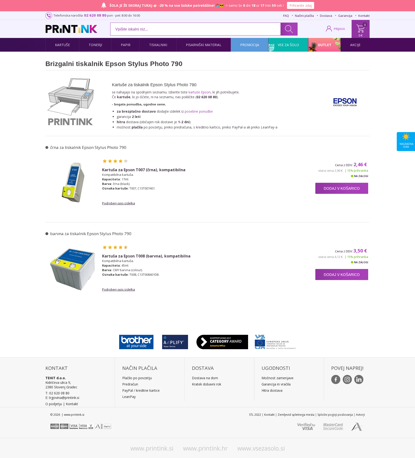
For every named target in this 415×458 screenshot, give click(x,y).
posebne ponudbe (199, 111)
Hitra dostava (272, 390)
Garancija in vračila (276, 384)
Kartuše (62, 45)
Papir (125, 45)
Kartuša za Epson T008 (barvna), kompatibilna (146, 256)
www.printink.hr (205, 448)
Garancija (345, 15)
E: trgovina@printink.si (62, 397)
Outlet (324, 45)
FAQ (286, 15)
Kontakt (364, 15)
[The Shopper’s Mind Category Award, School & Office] (222, 340)
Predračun (130, 384)
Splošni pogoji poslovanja (335, 415)
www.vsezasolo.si (261, 448)
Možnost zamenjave (277, 378)
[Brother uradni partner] (136, 340)
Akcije (355, 45)
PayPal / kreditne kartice (141, 390)
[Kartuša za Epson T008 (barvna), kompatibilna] (73, 269)
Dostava (326, 15)
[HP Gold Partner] (175, 340)
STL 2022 (255, 415)
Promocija (249, 45)
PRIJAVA (339, 29)
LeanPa (128, 396)
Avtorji (360, 415)
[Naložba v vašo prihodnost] (275, 340)
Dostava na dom (205, 378)
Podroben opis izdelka (118, 203)
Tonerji (95, 45)
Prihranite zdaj (300, 5)
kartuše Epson (200, 92)
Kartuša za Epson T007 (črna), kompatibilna (143, 170)
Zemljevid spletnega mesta (296, 415)
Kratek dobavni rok (206, 384)
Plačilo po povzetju (137, 378)
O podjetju (53, 404)
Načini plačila (304, 15)
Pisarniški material (203, 45)
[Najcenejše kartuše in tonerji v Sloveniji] (71, 29)
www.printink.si (151, 448)
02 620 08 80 (95, 15)
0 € (361, 35)
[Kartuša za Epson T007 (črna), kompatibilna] (73, 182)
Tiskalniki (158, 45)
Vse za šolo (288, 45)
